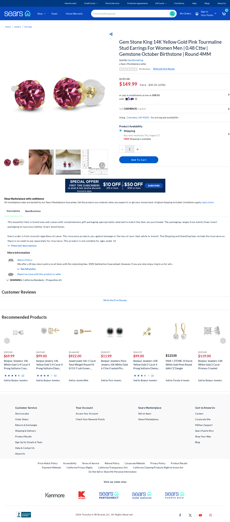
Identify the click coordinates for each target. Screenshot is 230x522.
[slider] (12, 374)
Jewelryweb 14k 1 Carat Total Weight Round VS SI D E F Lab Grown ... (82, 364)
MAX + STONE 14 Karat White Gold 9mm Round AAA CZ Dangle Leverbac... (179, 364)
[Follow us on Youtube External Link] (200, 514)
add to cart (138, 159)
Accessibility (69, 463)
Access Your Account (87, 413)
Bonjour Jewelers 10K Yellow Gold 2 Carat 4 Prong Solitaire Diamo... (146, 364)
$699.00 (40, 352)
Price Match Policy (48, 463)
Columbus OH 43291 (138, 117)
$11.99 (106, 356)
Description (13, 210)
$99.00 (41, 356)
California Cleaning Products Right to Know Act (158, 467)
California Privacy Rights (80, 467)
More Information (18, 252)
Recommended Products (24, 317)
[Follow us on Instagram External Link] (210, 514)
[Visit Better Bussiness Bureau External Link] (23, 514)
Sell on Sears (144, 413)
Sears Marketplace (150, 407)
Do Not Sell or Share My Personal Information (113, 471)
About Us (20, 453)
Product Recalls (23, 436)
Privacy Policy (157, 463)
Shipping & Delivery (25, 430)
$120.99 (105, 352)
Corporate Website (135, 463)
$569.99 (137, 352)
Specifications (33, 211)
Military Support (203, 425)
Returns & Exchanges (26, 425)
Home (8, 26)
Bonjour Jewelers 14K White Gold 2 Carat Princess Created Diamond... (210, 364)
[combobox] (134, 13)
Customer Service (26, 407)
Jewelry (17, 26)
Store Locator (22, 413)
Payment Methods (51, 467)
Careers (199, 413)
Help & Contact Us (25, 447)
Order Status (21, 419)
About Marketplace (148, 419)
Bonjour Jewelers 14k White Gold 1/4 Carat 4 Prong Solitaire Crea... (17, 364)
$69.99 (9, 356)
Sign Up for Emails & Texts (28, 442)
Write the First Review (164, 68)
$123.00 (171, 355)
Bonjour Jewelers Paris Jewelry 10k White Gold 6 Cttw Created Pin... (114, 364)
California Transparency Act (113, 467)
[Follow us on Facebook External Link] (180, 514)
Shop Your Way (203, 436)
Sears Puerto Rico (204, 430)
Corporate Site (202, 419)
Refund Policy (112, 463)
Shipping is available (137, 138)
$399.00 (8, 352)
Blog (197, 442)
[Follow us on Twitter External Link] (190, 514)
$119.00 (204, 356)
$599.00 (202, 352)
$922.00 (75, 356)
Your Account (84, 407)
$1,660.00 (74, 352)
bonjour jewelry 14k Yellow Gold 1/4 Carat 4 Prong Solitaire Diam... (49, 364)
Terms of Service (90, 463)
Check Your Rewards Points (90, 419)
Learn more (208, 202)
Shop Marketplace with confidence (24, 198)
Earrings (28, 26)
